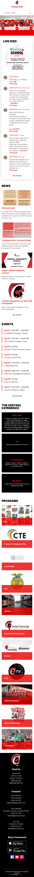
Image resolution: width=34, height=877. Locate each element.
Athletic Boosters (11, 705)
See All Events (17, 400)
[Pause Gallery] (17, 28)
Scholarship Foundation (14, 638)
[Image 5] (23, 32)
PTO (6, 683)
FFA (5, 593)
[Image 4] (20, 32)
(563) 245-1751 (16, 785)
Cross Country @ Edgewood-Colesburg (17, 378)
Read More (14, 107)
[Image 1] (11, 32)
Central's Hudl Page (17, 37)
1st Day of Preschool (11, 386)
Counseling (9, 571)
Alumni (7, 660)
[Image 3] (17, 32)
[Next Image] (31, 28)
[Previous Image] (2, 28)
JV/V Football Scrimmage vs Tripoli (15, 345)
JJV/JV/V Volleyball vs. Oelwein (14, 394)
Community (9, 750)
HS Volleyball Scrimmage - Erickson (16, 337)
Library (7, 615)
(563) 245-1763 (15, 787)
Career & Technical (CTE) (15, 548)
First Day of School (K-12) (12, 362)
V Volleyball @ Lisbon (11, 370)
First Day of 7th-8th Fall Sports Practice (17, 353)
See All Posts (17, 180)
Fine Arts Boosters (12, 727)
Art (5, 526)
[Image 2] (14, 32)
